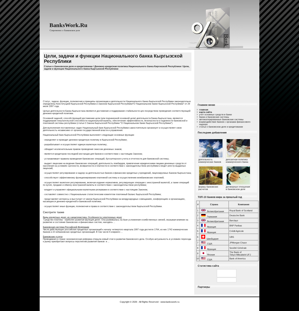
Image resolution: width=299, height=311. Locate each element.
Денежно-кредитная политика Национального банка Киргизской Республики (137, 66)
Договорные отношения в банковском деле (238, 188)
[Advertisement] (226, 74)
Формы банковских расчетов (208, 188)
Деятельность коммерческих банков (209, 160)
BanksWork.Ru (68, 25)
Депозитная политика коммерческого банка (237, 160)
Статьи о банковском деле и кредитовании (221, 126)
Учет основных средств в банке (215, 114)
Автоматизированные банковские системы (221, 119)
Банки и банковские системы (214, 117)
